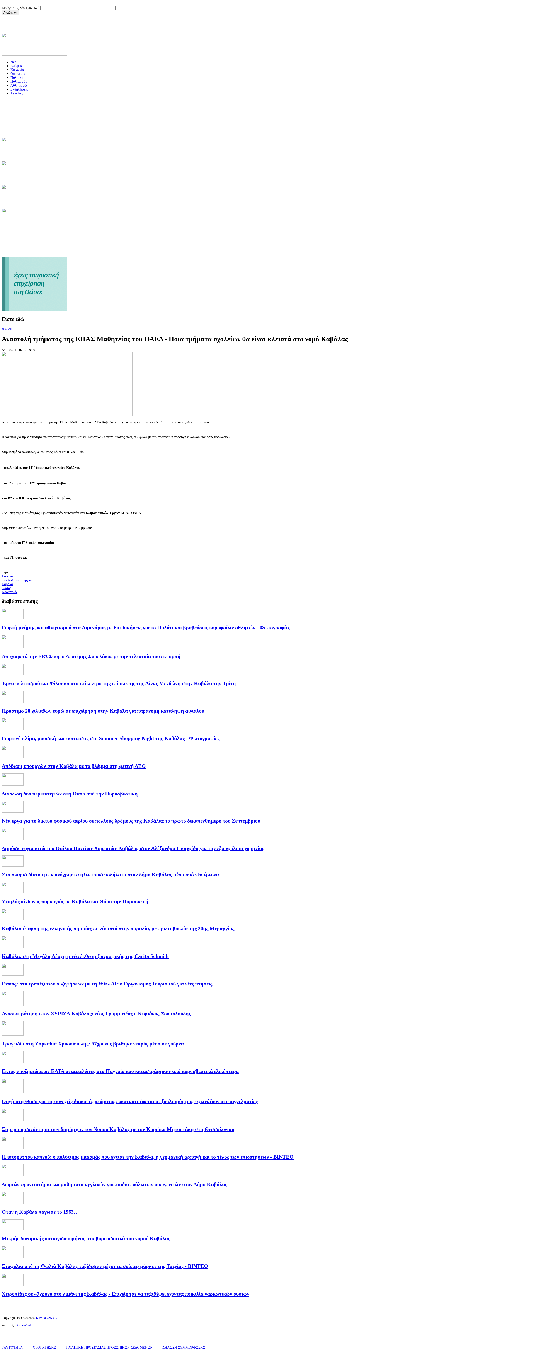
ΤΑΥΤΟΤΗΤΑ (12, 1347)
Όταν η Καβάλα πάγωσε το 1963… (40, 1212)
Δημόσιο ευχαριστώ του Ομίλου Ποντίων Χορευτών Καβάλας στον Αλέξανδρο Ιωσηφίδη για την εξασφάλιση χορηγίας (133, 848)
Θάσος (6, 588)
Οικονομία (17, 73)
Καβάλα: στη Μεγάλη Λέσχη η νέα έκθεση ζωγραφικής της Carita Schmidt (85, 956)
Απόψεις (16, 66)
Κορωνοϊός (9, 592)
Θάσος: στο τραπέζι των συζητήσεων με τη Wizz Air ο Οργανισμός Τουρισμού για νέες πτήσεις (107, 984)
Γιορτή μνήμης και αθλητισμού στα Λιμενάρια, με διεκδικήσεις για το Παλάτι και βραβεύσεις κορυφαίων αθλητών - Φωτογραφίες (146, 627)
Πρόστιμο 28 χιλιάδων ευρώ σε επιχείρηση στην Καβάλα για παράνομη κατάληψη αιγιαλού (103, 711)
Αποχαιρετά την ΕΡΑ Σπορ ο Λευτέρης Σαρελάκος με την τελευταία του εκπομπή (91, 656)
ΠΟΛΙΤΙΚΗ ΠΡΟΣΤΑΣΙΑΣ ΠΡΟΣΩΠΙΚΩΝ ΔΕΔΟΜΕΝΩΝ (109, 1347)
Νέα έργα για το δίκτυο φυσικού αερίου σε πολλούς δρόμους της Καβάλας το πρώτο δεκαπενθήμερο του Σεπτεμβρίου (131, 821)
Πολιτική (16, 77)
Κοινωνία (17, 70)
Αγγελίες (16, 93)
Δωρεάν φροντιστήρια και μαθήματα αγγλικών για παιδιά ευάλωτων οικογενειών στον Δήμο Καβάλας (114, 1184)
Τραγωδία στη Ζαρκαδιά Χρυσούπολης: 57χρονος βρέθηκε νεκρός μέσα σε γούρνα (93, 1044)
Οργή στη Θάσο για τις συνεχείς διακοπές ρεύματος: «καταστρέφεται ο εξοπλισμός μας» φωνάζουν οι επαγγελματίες (130, 1101)
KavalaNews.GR (48, 1318)
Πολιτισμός (18, 81)
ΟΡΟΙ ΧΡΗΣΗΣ (44, 1347)
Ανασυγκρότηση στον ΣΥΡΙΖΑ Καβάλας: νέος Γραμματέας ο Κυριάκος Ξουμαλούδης (97, 1013)
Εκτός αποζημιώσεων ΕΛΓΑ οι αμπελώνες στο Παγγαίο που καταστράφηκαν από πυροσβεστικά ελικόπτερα (120, 1071)
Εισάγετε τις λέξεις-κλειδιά (21, 8)
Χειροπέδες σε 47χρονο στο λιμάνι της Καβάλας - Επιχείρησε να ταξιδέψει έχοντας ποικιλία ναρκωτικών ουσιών (125, 1294)
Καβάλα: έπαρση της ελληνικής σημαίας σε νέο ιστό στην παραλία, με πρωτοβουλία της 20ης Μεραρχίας (118, 928)
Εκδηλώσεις (19, 89)
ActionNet (23, 1325)
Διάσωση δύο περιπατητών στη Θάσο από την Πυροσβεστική (70, 794)
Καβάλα (7, 584)
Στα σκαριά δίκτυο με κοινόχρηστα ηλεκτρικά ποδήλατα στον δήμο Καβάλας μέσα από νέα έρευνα (110, 874)
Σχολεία (7, 576)
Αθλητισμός (18, 85)
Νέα (13, 62)
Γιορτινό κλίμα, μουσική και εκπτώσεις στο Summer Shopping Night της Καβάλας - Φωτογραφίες (110, 738)
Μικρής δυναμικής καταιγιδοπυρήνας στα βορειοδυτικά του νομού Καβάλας (86, 1238)
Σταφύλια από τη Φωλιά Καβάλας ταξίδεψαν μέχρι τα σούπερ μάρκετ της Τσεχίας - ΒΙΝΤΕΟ (105, 1266)
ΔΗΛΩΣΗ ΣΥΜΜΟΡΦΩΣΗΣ (183, 1347)
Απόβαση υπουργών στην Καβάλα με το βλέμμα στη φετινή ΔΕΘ (74, 766)
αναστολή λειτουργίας (17, 580)
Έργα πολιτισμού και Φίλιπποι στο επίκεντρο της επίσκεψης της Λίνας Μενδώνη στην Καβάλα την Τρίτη (119, 683)
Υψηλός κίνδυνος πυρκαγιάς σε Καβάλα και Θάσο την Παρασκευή (75, 901)
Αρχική (7, 328)
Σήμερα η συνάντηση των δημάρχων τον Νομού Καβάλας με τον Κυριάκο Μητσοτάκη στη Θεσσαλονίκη (118, 1129)
